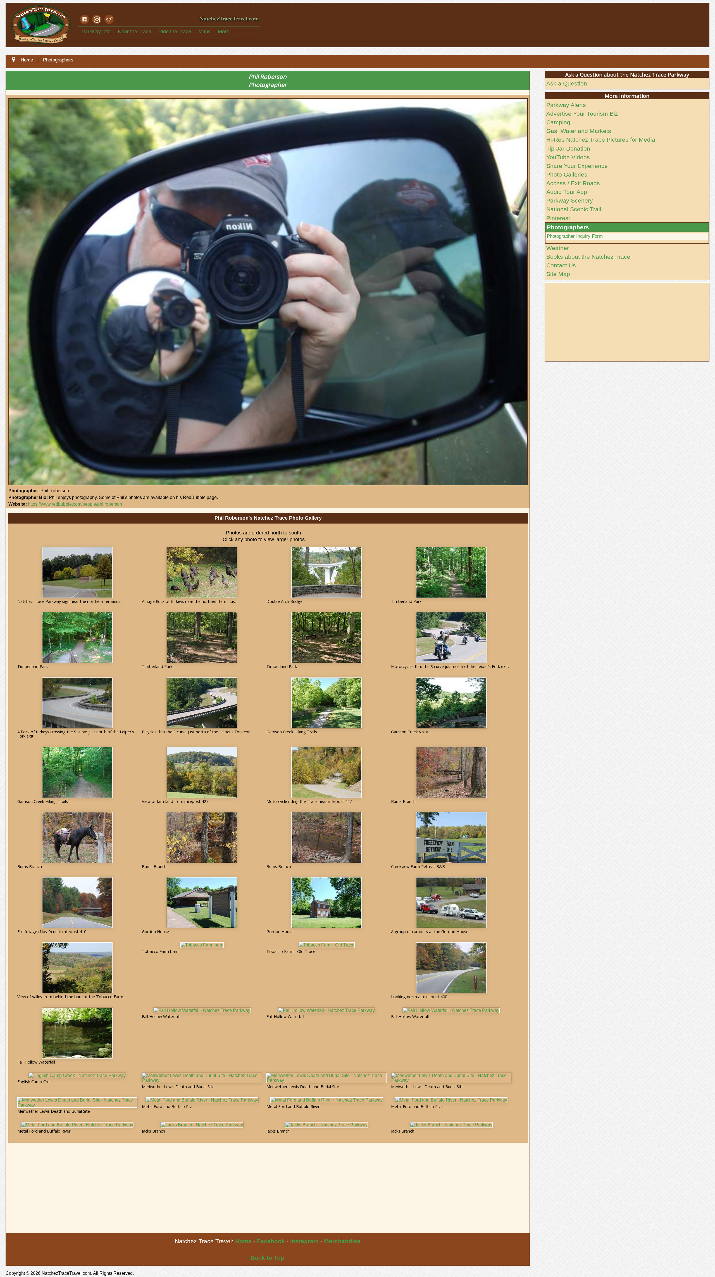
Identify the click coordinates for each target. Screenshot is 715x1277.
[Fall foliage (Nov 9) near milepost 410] (77, 902)
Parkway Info (96, 31)
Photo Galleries (566, 174)
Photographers (568, 227)
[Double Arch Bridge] (326, 572)
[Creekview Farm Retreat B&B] (451, 837)
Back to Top (267, 1257)
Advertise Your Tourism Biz (582, 113)
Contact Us (561, 265)
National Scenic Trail (573, 209)
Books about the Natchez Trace (588, 256)
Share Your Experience (577, 166)
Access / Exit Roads (573, 183)
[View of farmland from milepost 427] (202, 772)
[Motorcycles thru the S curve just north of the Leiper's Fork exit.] (451, 637)
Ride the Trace (174, 31)
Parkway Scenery (569, 200)
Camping (558, 122)
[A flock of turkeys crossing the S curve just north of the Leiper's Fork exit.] (77, 702)
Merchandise (342, 1241)
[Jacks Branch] (202, 1125)
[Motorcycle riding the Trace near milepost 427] (326, 772)
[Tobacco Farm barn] (202, 945)
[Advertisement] (173, 1191)
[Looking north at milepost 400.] (451, 967)
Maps (204, 31)
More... (225, 31)
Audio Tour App (566, 192)
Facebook (271, 1241)
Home (243, 1241)
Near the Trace (134, 31)
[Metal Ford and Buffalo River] (202, 1100)
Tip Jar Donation (568, 148)
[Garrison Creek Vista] (451, 702)
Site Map (558, 274)
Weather (557, 248)
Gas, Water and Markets (578, 131)
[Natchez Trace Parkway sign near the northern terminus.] (77, 572)
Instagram (304, 1241)
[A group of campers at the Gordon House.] (451, 902)
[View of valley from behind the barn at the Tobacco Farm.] (77, 967)
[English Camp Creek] (77, 1075)
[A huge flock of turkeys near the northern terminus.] (202, 572)
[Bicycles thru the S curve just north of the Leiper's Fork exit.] (202, 702)
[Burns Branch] (451, 772)
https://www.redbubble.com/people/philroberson (75, 504)
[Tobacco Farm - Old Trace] (327, 945)
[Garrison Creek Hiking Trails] (326, 702)
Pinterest (558, 218)
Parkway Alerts (566, 105)
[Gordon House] (202, 902)
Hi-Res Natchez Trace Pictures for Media (600, 139)
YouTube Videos (568, 157)
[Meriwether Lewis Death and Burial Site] (202, 1078)
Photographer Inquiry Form (575, 236)
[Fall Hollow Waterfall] (77, 1033)
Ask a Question (566, 83)
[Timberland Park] (451, 572)
